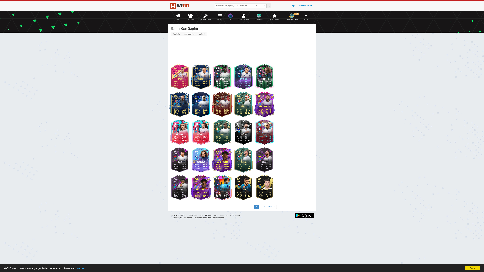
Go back (202, 34)
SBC (230, 20)
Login (293, 6)
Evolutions (259, 20)
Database (190, 20)
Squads (219, 20)
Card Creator (243, 20)
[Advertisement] (266, 43)
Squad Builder (205, 20)
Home (178, 20)
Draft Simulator (292, 17)
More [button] (306, 20)
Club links (176, 34)
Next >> (271, 207)
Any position (190, 34)
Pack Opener (274, 20)
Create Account (305, 6)
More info (80, 268)
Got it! (473, 268)
